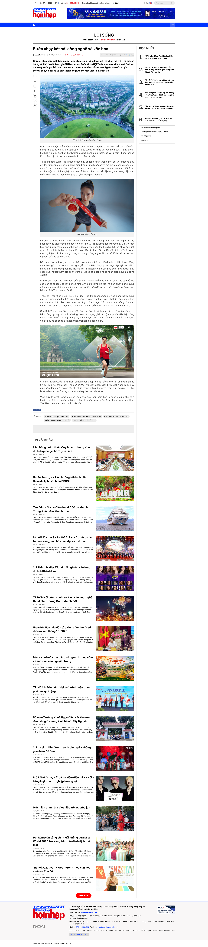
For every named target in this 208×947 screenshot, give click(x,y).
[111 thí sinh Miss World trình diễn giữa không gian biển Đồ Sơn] (115, 758)
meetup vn (144, 140)
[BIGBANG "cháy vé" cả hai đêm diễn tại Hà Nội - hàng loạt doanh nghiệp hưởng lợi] (115, 788)
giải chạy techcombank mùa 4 (116, 416)
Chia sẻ (37, 410)
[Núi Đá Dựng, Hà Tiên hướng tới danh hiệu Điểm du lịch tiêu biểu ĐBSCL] (115, 488)
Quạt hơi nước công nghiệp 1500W (156, 132)
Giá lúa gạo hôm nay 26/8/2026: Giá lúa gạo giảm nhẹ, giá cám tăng (92, 25)
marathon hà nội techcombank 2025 (86, 416)
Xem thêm (83, 896)
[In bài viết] (35, 105)
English (146, 3)
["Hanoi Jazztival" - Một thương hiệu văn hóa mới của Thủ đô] (115, 878)
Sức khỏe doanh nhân (91, 40)
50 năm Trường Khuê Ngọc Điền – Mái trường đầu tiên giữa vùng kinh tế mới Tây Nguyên (159, 69)
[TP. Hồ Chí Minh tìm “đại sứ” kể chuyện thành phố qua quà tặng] (115, 698)
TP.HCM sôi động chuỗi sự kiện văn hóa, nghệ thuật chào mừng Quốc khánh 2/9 (159, 82)
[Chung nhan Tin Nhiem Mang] (166, 910)
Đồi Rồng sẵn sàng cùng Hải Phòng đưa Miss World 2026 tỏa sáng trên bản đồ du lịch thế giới (61, 841)
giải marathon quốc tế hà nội (56, 416)
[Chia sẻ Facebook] (35, 96)
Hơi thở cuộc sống (108, 40)
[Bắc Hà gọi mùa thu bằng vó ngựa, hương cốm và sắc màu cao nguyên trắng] (115, 668)
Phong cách (121, 40)
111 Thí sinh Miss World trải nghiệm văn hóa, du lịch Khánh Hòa (158, 57)
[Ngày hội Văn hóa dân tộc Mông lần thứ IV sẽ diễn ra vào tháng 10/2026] (115, 638)
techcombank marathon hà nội (57, 420)
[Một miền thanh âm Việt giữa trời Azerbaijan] (115, 818)
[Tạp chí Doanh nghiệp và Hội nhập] (114, 3)
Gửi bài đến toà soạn (79, 934)
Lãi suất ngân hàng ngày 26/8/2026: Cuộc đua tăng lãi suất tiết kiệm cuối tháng (151, 25)
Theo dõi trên (113, 55)
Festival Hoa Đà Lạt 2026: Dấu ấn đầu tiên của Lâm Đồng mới (158, 119)
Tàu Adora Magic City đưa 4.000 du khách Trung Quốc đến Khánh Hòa (160, 107)
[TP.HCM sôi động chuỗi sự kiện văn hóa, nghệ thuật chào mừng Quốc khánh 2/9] (115, 608)
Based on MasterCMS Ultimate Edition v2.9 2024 (52, 943)
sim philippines (146, 136)
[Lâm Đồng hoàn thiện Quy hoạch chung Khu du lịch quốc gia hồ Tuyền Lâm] (115, 458)
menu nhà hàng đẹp (153, 128)
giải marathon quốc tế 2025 (84, 420)
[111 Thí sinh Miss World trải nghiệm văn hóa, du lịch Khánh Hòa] (115, 578)
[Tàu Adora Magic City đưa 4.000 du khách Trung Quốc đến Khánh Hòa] (115, 518)
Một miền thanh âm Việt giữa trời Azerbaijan (61, 807)
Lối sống (104, 35)
